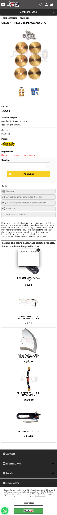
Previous (3, 54)
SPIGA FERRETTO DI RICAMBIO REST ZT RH (28, 318)
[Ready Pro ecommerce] (28, 511)
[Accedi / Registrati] (47, 4)
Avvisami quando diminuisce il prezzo (24, 197)
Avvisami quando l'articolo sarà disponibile (26, 203)
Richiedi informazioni (16, 214)
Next (54, 54)
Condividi (10, 208)
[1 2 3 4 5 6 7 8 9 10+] (28, 166)
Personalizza (28, 503)
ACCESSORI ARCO (28, 12)
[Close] (38, 250)
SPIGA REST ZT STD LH (28, 431)
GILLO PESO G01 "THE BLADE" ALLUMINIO (28, 356)
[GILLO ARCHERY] (8, 146)
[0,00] (52, 4)
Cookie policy (40, 496)
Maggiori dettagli (13, 125)
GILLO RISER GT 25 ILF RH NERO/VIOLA (28, 394)
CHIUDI (55, 489)
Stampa (10, 191)
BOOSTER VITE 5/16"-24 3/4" (28, 279)
